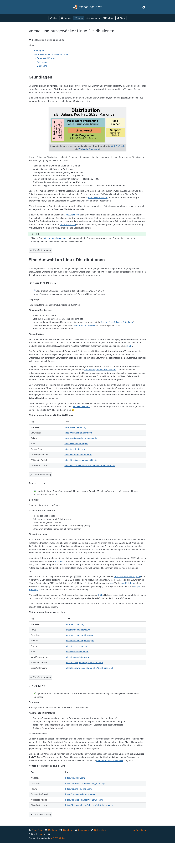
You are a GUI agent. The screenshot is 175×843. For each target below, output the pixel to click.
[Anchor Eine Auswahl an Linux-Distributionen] (108, 260)
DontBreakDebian (81, 407)
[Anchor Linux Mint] (47, 686)
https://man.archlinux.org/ (77, 657)
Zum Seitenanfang (42, 250)
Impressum (83, 830)
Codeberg (68, 830)
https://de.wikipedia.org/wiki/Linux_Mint (83, 800)
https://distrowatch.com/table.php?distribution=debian (89, 466)
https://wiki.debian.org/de (76, 444)
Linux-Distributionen (97, 197)
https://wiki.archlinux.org (77, 652)
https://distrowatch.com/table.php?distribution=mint (89, 805)
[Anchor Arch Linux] (48, 483)
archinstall (60, 561)
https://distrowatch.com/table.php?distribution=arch (90, 668)
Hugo (40, 834)
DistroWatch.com (71, 215)
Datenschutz (100, 830)
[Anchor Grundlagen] (55, 77)
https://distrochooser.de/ (55, 238)
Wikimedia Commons (89, 149)
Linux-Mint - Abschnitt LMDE (109, 761)
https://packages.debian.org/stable (80, 438)
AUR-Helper (128, 583)
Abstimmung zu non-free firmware (100, 370)
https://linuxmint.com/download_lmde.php (85, 783)
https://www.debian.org (75, 427)
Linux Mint (42, 66)
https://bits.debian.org (74, 449)
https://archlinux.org (75, 624)
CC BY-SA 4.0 (58, 838)
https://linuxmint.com (75, 778)
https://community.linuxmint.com (80, 794)
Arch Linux (42, 62)
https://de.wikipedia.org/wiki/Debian (81, 460)
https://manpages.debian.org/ (78, 455)
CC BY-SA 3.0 (117, 146)
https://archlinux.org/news (78, 630)
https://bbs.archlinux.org (77, 646)
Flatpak (136, 586)
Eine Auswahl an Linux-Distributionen (50, 54)
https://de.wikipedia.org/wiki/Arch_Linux (84, 663)
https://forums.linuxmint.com (78, 789)
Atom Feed (37, 830)
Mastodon (53, 830)
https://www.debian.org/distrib (78, 433)
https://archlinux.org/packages (80, 641)
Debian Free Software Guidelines (117, 322)
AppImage (33, 590)
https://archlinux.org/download (80, 635)
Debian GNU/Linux (46, 58)
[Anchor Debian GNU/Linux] (59, 283)
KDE (129, 346)
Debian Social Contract (84, 325)
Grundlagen (38, 51)
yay (111, 583)
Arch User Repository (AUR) (127, 576)
